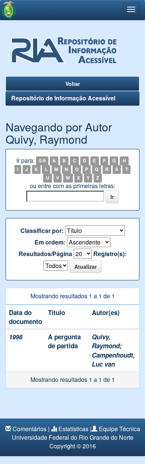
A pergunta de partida (64, 341)
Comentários (29, 428)
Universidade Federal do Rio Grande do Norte (72, 437)
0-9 (42, 161)
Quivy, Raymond (106, 341)
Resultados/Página (45, 254)
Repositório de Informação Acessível (63, 98)
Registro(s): (109, 254)
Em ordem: (50, 242)
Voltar (72, 83)
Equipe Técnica (119, 428)
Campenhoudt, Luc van (113, 359)
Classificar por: (42, 231)
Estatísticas (73, 428)
